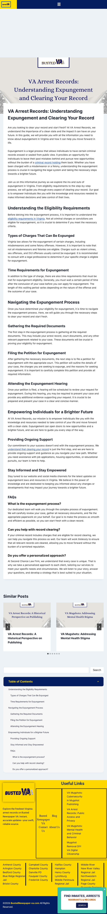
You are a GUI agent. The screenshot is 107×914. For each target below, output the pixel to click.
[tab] (48, 653)
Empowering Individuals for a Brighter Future (28, 732)
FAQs (12, 751)
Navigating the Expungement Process (25, 708)
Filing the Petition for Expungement (26, 720)
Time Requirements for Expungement (27, 701)
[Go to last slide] (8, 627)
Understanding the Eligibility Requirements (27, 689)
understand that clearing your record (28, 449)
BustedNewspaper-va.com (25, 903)
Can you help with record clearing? (28, 763)
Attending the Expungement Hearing (27, 726)
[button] (59, 4)
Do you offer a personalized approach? (30, 769)
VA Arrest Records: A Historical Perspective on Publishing (25, 638)
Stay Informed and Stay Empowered (27, 744)
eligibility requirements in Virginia (26, 218)
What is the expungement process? (29, 757)
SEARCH (82, 905)
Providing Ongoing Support (22, 738)
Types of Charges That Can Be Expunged (29, 695)
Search (97, 670)
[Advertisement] (53, 29)
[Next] (99, 627)
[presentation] (27, 615)
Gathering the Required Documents (26, 714)
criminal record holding (47, 162)
